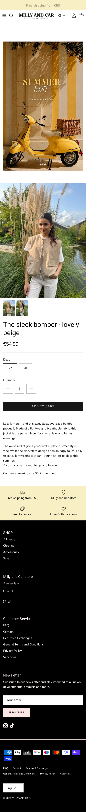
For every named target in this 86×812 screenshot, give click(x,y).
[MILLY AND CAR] (36, 15)
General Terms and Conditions (23, 644)
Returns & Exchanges (17, 638)
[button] (62, 15)
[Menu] (4, 15)
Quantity (9, 380)
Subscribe (16, 712)
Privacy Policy (12, 651)
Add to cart (43, 406)
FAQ (6, 625)
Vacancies (9, 657)
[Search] (13, 15)
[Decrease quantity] (8, 389)
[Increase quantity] (31, 389)
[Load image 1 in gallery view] (43, 240)
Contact (8, 632)
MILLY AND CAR (21, 798)
